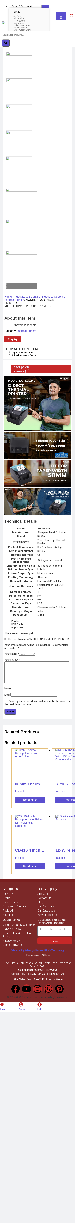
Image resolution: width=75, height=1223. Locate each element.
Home (8, 296)
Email (7, 694)
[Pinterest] (59, 988)
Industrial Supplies (53, 296)
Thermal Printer (14, 299)
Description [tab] (20, 367)
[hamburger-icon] (45, 6)
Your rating (11, 653)
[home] (2, 1004)
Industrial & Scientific (27, 296)
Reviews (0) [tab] (20, 371)
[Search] (6, 43)
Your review (12, 659)
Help (40, 1009)
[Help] (40, 1004)
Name (7, 688)
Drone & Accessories (22, 6)
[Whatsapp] (48, 988)
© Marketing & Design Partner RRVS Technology (37, 950)
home (3, 1009)
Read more (30, 799)
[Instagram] (37, 988)
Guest (22, 1009)
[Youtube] (26, 988)
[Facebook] (15, 988)
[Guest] (21, 1004)
